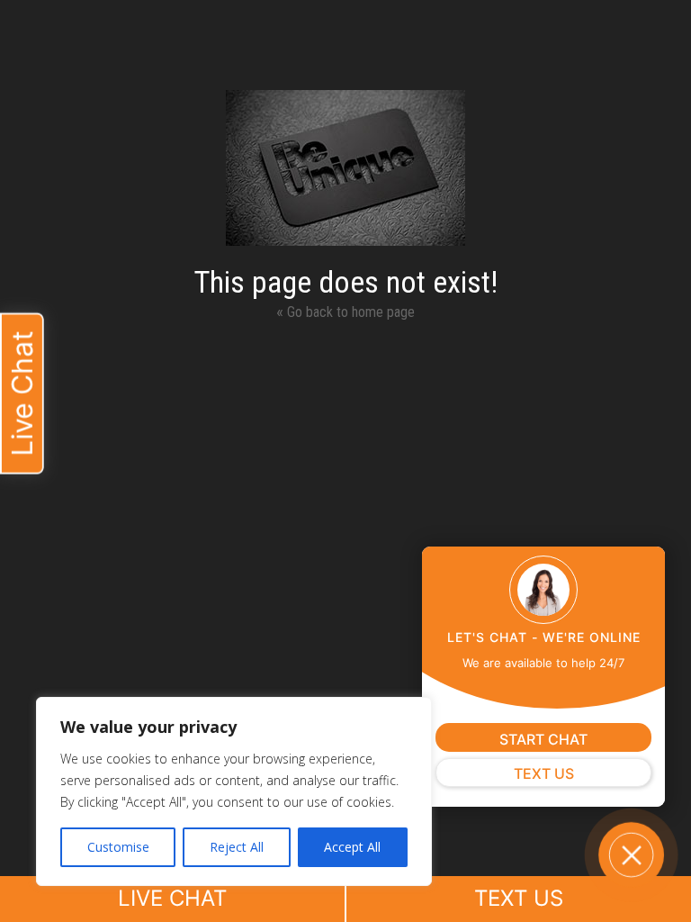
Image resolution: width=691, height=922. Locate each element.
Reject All (237, 846)
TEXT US (518, 898)
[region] (234, 791)
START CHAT (543, 739)
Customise (118, 846)
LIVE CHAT (172, 898)
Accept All (352, 846)
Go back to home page (345, 311)
